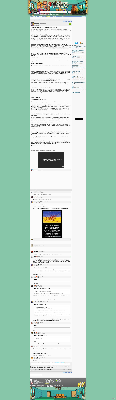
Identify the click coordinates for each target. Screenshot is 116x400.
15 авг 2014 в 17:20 (40, 322)
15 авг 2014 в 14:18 (45, 301)
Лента (36, 16)
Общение (40, 16)
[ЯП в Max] (82, 43)
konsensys (74, 84)
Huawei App (59, 381)
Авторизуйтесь (66, 366)
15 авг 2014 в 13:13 (39, 285)
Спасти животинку (75, 65)
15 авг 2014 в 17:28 (40, 332)
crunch (35, 332)
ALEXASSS (35, 191)
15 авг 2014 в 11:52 (40, 256)
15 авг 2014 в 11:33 (43, 23)
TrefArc (74, 72)
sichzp (35, 256)
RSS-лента (36, 383)
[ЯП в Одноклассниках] (80, 43)
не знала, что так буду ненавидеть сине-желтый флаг (43, 19)
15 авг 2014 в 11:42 (41, 245)
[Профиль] (32, 24)
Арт (51, 16)
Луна (73, 86)
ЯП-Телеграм (57, 362)
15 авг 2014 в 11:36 (41, 191)
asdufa (74, 66)
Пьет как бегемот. (75, 56)
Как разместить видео (49, 382)
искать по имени (51, 365)
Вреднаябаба (75, 77)
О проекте (36, 379)
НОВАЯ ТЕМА (69, 21)
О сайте (41, 14)
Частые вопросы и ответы (38, 382)
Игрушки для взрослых (76, 71)
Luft (34, 196)
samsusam (35, 245)
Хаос (44, 16)
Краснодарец (36, 357)
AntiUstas (74, 87)
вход (83, 13)
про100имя (74, 48)
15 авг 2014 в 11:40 (45, 201)
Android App (59, 380)
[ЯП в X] (81, 43)
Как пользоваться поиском (49, 380)
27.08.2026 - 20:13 (38, 169)
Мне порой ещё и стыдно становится (78, 78)
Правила (53, 14)
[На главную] (30, 16)
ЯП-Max (62, 362)
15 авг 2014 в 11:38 (39, 196)
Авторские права (37, 381)
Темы (65, 11)
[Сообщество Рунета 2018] (78, 384)
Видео (77, 72)
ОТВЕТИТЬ (64, 21)
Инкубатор (48, 16)
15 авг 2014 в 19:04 (42, 357)
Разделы (33, 16)
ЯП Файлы (54, 16)
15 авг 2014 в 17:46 (41, 345)
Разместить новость (48, 384)
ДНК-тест (74, 76)
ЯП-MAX (63, 16)
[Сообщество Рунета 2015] (81, 384)
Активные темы (46, 14)
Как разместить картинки (49, 381)
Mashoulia (74, 63)
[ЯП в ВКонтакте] (78, 43)
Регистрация (77, 13)
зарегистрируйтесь (40, 367)
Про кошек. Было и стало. (76, 73)
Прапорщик (36, 251)
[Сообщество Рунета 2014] (84, 384)
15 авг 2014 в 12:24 (45, 264)
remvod (74, 57)
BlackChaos (74, 52)
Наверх (113, 398)
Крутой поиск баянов (43, 13)
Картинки (78, 63)
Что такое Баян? (48, 379)
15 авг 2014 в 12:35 (40, 276)
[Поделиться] (69, 19)
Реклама (57, 14)
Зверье (77, 66)
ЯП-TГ (59, 16)
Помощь (50, 14)
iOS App (58, 379)
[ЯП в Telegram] (76, 43)
